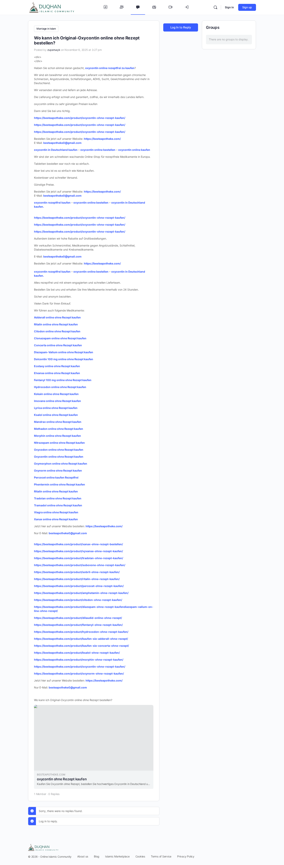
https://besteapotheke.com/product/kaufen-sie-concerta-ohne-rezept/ (81, 645)
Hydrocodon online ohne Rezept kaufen (60, 387)
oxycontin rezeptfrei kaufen (52, 202)
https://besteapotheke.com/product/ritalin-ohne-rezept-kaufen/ (77, 579)
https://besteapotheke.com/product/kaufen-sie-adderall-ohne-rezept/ (81, 638)
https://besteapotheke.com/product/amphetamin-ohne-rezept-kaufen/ (81, 593)
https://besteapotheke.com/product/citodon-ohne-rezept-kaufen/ (78, 599)
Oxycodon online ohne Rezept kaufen (58, 449)
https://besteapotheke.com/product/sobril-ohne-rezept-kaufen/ (77, 572)
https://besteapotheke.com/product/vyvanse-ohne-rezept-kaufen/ (78, 551)
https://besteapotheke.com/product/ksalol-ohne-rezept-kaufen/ (77, 652)
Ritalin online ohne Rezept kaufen (56, 491)
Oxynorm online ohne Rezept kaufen (58, 470)
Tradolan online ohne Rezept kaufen (57, 498)
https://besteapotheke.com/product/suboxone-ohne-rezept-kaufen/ (79, 565)
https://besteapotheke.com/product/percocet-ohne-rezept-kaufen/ (79, 586)
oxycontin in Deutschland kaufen (55, 149)
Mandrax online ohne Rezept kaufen (57, 421)
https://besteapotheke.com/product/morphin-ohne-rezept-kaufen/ (78, 659)
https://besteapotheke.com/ (102, 138)
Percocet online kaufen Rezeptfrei (56, 477)
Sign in (229, 7)
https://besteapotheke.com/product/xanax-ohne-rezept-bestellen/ (78, 544)
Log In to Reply (180, 27)
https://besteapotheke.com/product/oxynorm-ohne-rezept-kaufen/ (79, 673)
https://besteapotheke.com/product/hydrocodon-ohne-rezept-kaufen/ (81, 631)
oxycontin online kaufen (134, 149)
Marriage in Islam (46, 28)
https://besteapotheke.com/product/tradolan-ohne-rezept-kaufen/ (78, 558)
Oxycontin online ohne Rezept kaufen (58, 456)
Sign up (247, 7)
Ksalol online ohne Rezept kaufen (56, 414)
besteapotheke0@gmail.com (62, 142)
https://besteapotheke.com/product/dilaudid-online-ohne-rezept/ (78, 617)
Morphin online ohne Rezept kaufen (57, 435)
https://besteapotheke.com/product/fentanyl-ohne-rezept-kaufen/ (78, 624)
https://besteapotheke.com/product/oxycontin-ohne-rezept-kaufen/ (79, 117)
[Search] (215, 7)
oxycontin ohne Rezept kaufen (62, 779)
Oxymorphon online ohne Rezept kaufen (60, 463)
